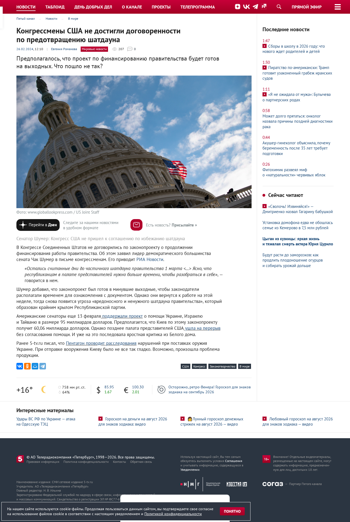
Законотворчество (222, 366)
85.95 (109, 387)
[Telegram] (42, 366)
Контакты (119, 462)
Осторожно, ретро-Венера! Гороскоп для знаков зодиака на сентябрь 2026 (209, 389)
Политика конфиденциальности (86, 462)
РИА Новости (149, 259)
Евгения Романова (64, 49)
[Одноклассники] (27, 366)
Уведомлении (190, 469)
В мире (245, 366)
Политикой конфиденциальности (173, 513)
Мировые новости (94, 49)
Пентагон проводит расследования (101, 343)
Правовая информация (43, 462)
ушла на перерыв (202, 328)
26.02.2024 (24, 49)
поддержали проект (122, 316)
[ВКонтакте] (19, 366)
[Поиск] (279, 6)
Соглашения (233, 461)
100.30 (138, 387)
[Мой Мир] (35, 366)
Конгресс (199, 366)
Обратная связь (141, 462)
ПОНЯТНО (232, 511)
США (185, 366)
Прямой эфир (307, 7)
